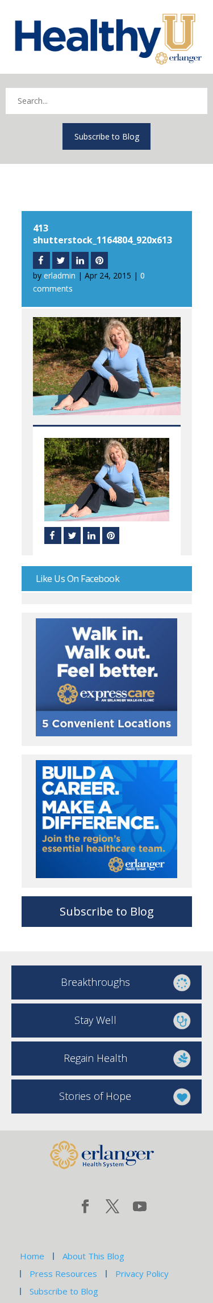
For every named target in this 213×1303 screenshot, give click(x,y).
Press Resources (63, 1273)
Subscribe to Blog (106, 136)
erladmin (60, 275)
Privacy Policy (142, 1273)
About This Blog (93, 1256)
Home (32, 1256)
